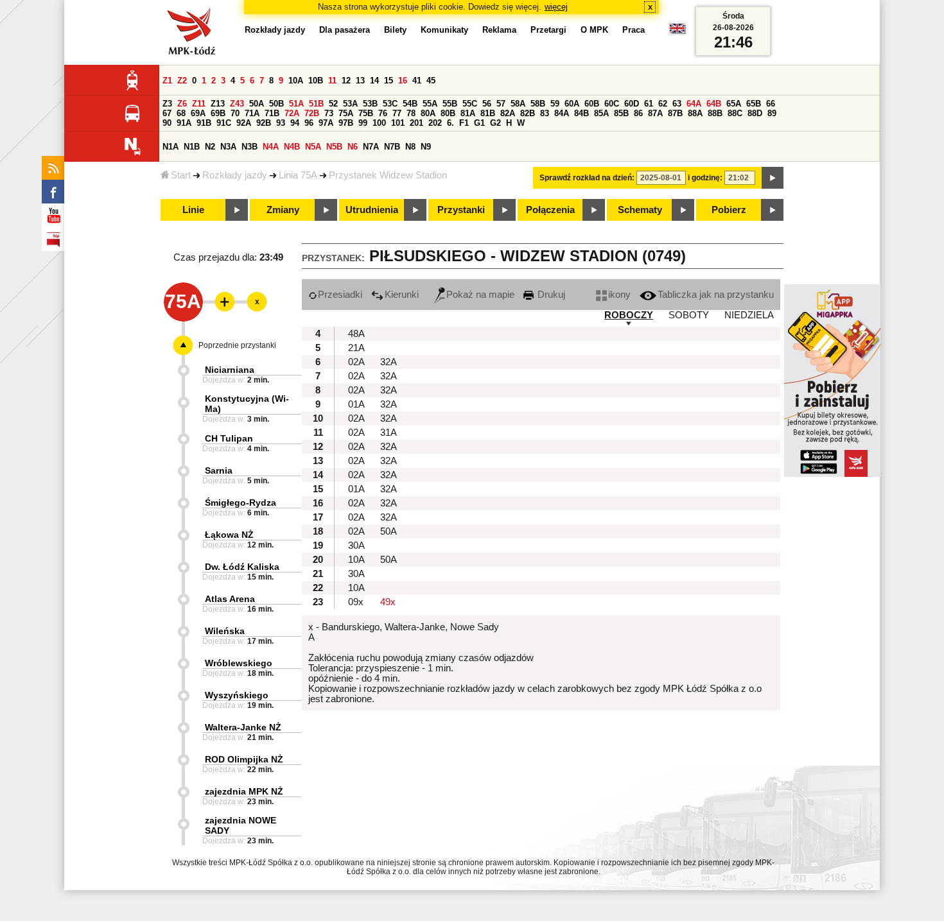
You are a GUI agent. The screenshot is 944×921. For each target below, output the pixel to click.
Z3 (167, 103)
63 (676, 103)
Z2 (182, 80)
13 (360, 80)
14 (374, 80)
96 (308, 123)
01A (356, 404)
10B (315, 80)
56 (486, 103)
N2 (210, 146)
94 (294, 123)
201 (416, 123)
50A (256, 103)
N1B (192, 146)
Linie (193, 210)
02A (356, 362)
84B (581, 113)
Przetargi (548, 30)
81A (467, 113)
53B (370, 103)
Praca (633, 30)
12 (346, 80)
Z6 (182, 103)
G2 (495, 123)
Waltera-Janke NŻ (243, 727)
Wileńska (225, 631)
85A (601, 113)
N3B (249, 146)
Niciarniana (229, 370)
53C (390, 103)
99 (362, 123)
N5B (334, 146)
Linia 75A (298, 175)
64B (713, 103)
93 (280, 123)
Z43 (237, 103)
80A (428, 113)
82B (527, 113)
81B (487, 113)
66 (770, 103)
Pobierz (729, 210)
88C (735, 113)
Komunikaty (444, 30)
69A (198, 113)
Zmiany (283, 210)
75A (345, 113)
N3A (228, 146)
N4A (271, 146)
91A (184, 123)
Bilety (395, 30)
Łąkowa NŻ (229, 534)
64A (693, 103)
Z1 (167, 80)
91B (204, 123)
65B (753, 103)
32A (388, 362)
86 (638, 113)
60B (591, 103)
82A (507, 113)
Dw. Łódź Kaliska (242, 567)
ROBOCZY (628, 315)
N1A (170, 146)
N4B (292, 146)
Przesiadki (340, 294)
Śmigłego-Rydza (240, 502)
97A (326, 123)
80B (448, 113)
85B (621, 113)
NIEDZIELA (749, 315)
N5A (313, 146)
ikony (619, 294)
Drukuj (550, 294)
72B (311, 113)
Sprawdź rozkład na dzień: (586, 177)
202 (435, 123)
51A (296, 103)
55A (430, 103)
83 (544, 113)
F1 (464, 123)
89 (771, 113)
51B (316, 103)
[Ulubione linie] (221, 301)
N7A (371, 146)
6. (450, 123)
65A (733, 103)
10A (295, 80)
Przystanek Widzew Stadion (388, 175)
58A (518, 103)
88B (715, 113)
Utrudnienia (371, 210)
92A (243, 123)
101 (398, 123)
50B (276, 103)
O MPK (594, 30)
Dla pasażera (344, 30)
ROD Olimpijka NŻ (244, 759)
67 (166, 113)
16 (402, 80)
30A (356, 545)
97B (345, 123)
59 (554, 103)
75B (365, 113)
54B (410, 103)
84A (561, 113)
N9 (426, 146)
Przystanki (461, 210)
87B (675, 113)
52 (333, 103)
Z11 (198, 103)
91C (223, 123)
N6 (352, 146)
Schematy (640, 210)
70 (235, 113)
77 (396, 113)
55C (469, 103)
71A (252, 113)
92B (263, 123)
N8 (410, 146)
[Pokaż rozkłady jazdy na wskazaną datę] (772, 178)
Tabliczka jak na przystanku (716, 294)
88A (695, 113)
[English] (677, 31)
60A (571, 103)
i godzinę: (705, 177)
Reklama (499, 30)
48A (356, 334)
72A (291, 113)
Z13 (218, 103)
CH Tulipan (229, 438)
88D (754, 113)
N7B (392, 146)
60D (631, 103)
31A (388, 432)
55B (449, 103)
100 (379, 123)
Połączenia (550, 210)
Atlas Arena (230, 599)
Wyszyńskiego (236, 695)
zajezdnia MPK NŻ (244, 791)
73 (328, 113)
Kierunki (402, 294)
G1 (479, 123)
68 (181, 113)
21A (356, 348)
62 (662, 103)
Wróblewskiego (238, 663)
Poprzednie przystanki (237, 345)
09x (355, 602)
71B (272, 113)
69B (218, 113)
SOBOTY (689, 315)
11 (332, 80)
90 (166, 123)
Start (181, 175)
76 (382, 113)
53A (350, 103)
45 (430, 80)
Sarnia (218, 470)
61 (648, 103)
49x (388, 602)
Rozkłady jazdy (234, 175)
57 (500, 103)
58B (537, 103)
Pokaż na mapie (480, 294)
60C (611, 103)
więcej (556, 7)
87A (655, 113)
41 (416, 80)
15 (388, 80)
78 (410, 113)
